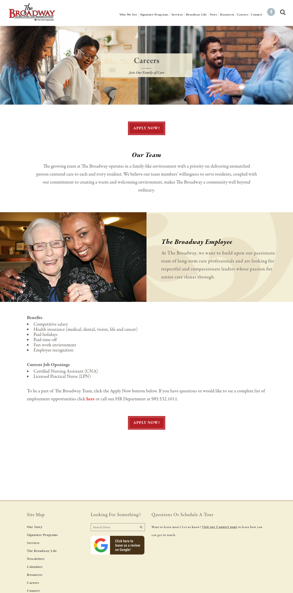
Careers (33, 582)
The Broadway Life (42, 551)
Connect (33, 590)
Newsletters (36, 559)
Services (33, 543)
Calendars (35, 566)
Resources (34, 574)
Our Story (34, 527)
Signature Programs (42, 535)
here (90, 399)
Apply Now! (146, 128)
